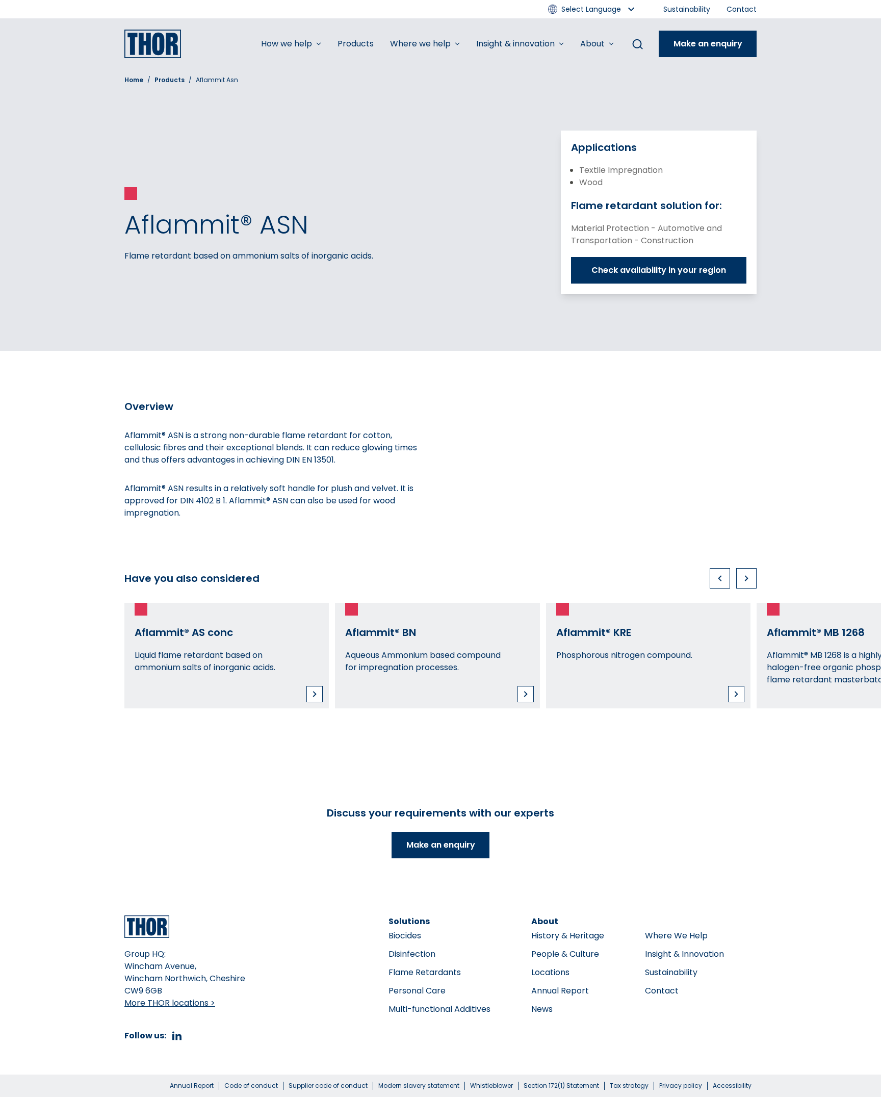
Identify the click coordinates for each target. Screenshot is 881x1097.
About (592, 43)
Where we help (420, 43)
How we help (286, 43)
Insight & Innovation (684, 954)
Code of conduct (251, 1086)
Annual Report (560, 991)
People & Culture (565, 954)
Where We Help (676, 935)
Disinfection (411, 954)
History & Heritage (567, 935)
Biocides (404, 935)
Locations (550, 972)
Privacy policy (680, 1086)
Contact (742, 9)
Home (133, 79)
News (542, 1009)
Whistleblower (491, 1086)
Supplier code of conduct (328, 1086)
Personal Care (417, 991)
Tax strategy (629, 1086)
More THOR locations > (169, 1003)
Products (356, 43)
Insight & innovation (515, 43)
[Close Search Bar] (637, 44)
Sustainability (686, 9)
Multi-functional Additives (439, 1009)
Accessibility (732, 1086)
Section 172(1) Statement (561, 1086)
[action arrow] (720, 578)
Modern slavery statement (418, 1086)
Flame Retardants (424, 972)
